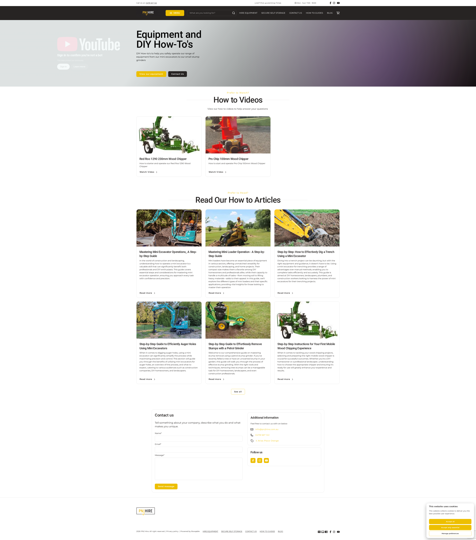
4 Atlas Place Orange (267, 441)
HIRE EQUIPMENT (248, 13)
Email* (158, 444)
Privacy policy (172, 531)
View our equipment (151, 74)
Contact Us (177, 74)
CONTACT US (295, 13)
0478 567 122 (151, 3)
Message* (159, 455)
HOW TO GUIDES (314, 13)
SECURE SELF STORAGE (273, 13)
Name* (158, 433)
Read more (146, 293)
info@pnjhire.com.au (267, 429)
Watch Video (147, 172)
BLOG (330, 13)
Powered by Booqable (190, 531)
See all (238, 392)
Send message (166, 486)
